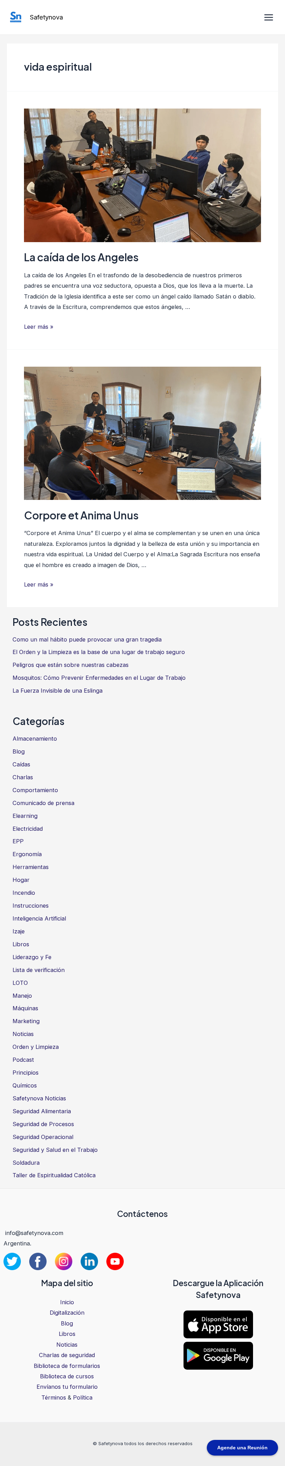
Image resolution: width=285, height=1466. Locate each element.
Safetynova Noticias (39, 1098)
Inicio (67, 1302)
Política (82, 1397)
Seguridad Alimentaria (42, 1111)
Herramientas (31, 866)
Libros (21, 944)
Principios (26, 1072)
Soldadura (26, 1162)
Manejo (22, 995)
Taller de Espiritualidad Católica (54, 1175)
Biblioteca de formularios (67, 1365)
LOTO (20, 982)
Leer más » (39, 326)
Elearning (25, 815)
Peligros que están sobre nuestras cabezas (71, 664)
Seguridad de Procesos (43, 1124)
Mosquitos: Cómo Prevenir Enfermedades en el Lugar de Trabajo (99, 677)
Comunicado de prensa (43, 802)
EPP (18, 841)
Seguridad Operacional (43, 1136)
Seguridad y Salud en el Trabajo (55, 1149)
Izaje (19, 931)
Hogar (21, 879)
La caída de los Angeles (81, 257)
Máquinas (25, 1008)
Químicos (25, 1085)
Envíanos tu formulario (67, 1386)
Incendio (24, 892)
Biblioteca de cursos (67, 1376)
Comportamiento (35, 790)
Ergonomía (27, 854)
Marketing (26, 1021)
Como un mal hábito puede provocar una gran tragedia (87, 639)
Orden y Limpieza (36, 1046)
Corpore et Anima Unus (81, 515)
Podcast (23, 1059)
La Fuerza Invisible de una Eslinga (58, 690)
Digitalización (67, 1312)
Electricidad (28, 828)
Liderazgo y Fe (32, 957)
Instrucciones (31, 905)
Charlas (23, 777)
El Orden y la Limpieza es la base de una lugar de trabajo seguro (99, 651)
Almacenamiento (35, 738)
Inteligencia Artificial (39, 918)
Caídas (21, 764)
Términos (53, 1397)
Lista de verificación (39, 969)
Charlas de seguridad (67, 1355)
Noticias (23, 1033)
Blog (19, 751)
